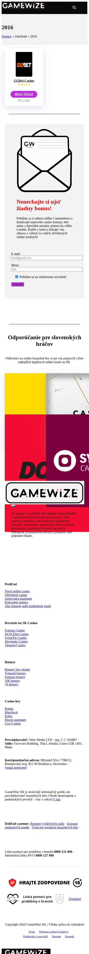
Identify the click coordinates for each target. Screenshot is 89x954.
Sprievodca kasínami (18, 598)
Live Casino (13, 723)
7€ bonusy (11, 684)
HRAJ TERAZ (24, 94)
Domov (7, 36)
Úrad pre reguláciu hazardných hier (55, 827)
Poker (8, 716)
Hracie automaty (15, 720)
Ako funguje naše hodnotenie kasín (28, 606)
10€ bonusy (12, 680)
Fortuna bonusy (15, 677)
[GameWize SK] (24, 8)
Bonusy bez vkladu (17, 669)
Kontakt (69, 936)
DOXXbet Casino (17, 634)
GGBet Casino (24, 80)
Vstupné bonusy (15, 673)
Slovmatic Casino (16, 641)
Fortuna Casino (15, 630)
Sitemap (56, 936)
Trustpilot (75, 899)
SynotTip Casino (16, 638)
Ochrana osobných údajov (54, 931)
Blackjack (11, 712)
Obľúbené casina (16, 595)
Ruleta (9, 708)
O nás (56, 799)
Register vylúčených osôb (47, 823)
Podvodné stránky (16, 602)
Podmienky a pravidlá (35, 936)
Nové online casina (17, 591)
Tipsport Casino (15, 645)
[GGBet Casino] (24, 75)
